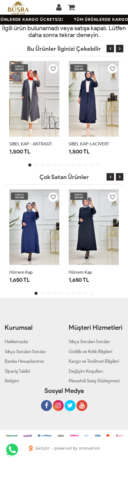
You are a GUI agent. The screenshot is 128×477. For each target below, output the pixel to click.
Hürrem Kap (21, 272)
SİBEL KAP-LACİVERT (89, 144)
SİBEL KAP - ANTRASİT (30, 144)
